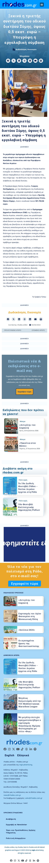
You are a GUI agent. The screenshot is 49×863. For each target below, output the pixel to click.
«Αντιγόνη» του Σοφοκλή (27, 426)
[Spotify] (35, 749)
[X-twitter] (13, 749)
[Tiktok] (22, 749)
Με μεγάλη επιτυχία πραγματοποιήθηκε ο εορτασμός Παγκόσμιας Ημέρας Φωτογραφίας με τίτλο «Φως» (29, 724)
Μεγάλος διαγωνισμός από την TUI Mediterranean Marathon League (29, 702)
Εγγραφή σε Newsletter (16, 824)
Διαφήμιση (11, 819)
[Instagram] (9, 749)
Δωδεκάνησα (21, 49)
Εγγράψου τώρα (24, 391)
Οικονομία (31, 49)
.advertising (38, 850)
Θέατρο (22, 421)
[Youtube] (17, 749)
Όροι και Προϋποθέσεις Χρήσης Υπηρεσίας (20, 831)
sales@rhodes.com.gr (33, 798)
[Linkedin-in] (30, 749)
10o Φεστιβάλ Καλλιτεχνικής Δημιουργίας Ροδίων (29, 507)
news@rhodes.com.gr (12, 795)
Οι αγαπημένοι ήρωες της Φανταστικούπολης (28, 643)
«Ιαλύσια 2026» (26, 629)
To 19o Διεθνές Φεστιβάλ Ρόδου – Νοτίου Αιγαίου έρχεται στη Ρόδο (28, 487)
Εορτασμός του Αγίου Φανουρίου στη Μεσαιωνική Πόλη (29, 616)
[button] (42, 5)
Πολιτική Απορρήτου (16, 838)
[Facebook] (5, 749)
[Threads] (26, 749)
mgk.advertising (25, 765)
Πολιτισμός (23, 480)
